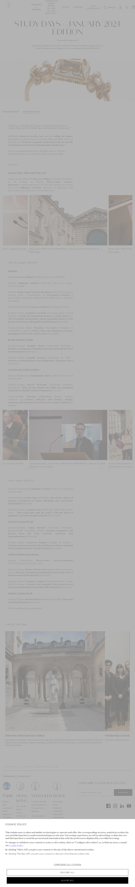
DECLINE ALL (67, 872)
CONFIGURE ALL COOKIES (67, 864)
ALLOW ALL (67, 880)
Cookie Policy (16, 845)
